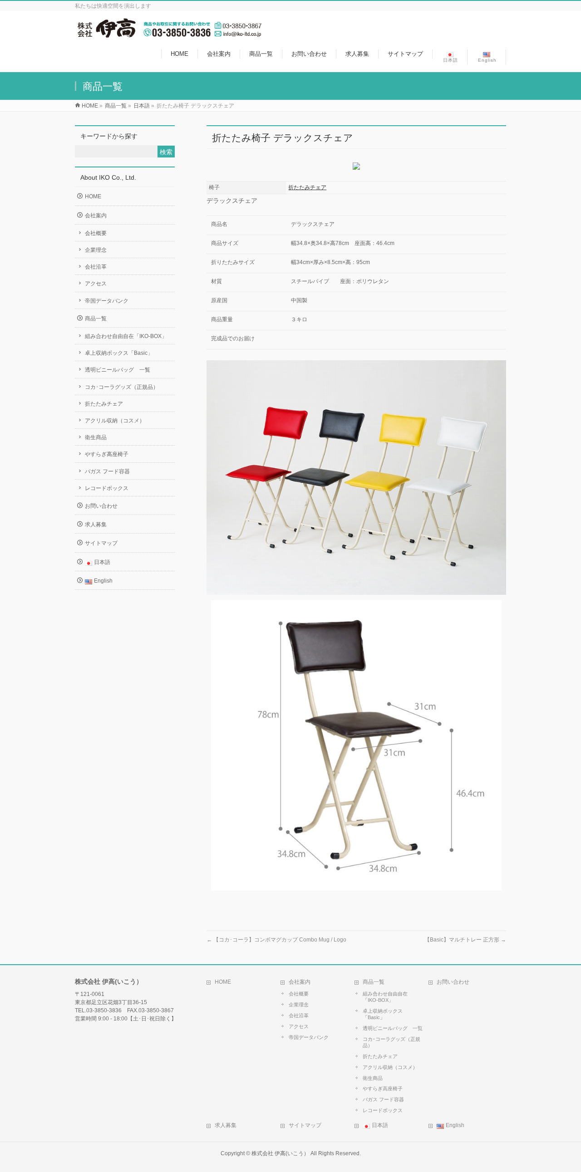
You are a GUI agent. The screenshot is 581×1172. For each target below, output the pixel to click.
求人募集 (96, 524)
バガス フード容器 (107, 471)
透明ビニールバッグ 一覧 (117, 370)
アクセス (96, 283)
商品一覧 (96, 318)
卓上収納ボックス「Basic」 (119, 353)
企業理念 (96, 250)
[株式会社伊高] (168, 33)
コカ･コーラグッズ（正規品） (121, 387)
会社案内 (96, 215)
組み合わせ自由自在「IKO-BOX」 (126, 336)
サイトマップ (101, 543)
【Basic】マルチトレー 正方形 (465, 940)
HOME (93, 196)
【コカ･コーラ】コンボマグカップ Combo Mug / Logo (276, 940)
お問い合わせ (101, 506)
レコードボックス (106, 488)
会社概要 (96, 233)
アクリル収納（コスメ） (115, 420)
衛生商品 (96, 437)
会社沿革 (96, 267)
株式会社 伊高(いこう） (280, 1153)
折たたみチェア (307, 187)
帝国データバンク (106, 301)
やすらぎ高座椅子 (106, 454)
